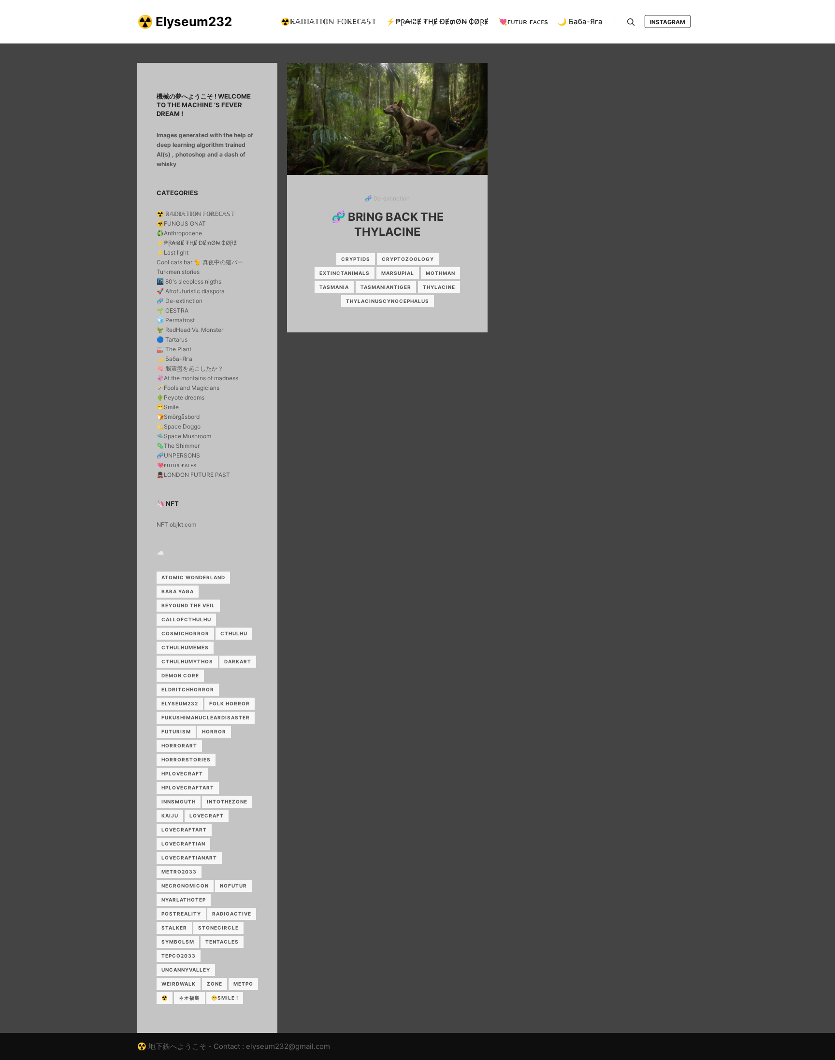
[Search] (631, 22)
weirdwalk (178, 984)
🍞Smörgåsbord (178, 416)
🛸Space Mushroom (184, 436)
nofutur (233, 885)
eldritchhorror (187, 689)
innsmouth (178, 801)
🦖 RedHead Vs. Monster (190, 329)
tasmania (334, 287)
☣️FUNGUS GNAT (181, 223)
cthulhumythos (187, 661)
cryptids (355, 259)
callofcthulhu (186, 619)
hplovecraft (182, 773)
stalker (174, 928)
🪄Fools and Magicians (188, 387)
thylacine (439, 287)
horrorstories (186, 759)
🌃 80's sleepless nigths (189, 281)
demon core (180, 675)
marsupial (397, 273)
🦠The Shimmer (178, 445)
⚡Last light (172, 252)
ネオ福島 (189, 998)
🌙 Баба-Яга (174, 358)
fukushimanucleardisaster (205, 717)
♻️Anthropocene (179, 233)
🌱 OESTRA (172, 310)
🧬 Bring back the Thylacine (387, 224)
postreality (181, 914)
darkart (237, 661)
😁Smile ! (224, 998)
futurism (176, 731)
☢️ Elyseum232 (184, 21)
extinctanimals (344, 273)
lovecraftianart (189, 857)
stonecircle (218, 928)
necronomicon (185, 885)
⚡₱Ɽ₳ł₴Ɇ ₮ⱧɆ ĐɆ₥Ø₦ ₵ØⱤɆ (197, 242)
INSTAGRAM (667, 22)
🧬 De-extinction (387, 198)
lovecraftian (183, 843)
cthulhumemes (185, 647)
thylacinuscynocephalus (387, 301)
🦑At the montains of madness (197, 378)
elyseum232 (179, 703)
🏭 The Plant (174, 349)
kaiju (169, 815)
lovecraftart (184, 829)
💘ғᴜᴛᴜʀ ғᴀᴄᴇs (176, 465)
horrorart (179, 745)
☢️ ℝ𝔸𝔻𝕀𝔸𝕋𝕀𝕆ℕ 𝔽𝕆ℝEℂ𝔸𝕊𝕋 (196, 213)
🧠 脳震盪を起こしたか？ (190, 368)
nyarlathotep (183, 899)
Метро (243, 984)
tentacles (222, 942)
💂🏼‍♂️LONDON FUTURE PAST (193, 474)
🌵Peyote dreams (180, 397)
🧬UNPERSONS (178, 455)
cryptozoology (408, 259)
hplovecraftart (187, 787)
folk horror (229, 703)
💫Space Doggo (179, 426)
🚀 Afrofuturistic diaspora (191, 291)
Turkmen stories (178, 271)
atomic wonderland (193, 577)
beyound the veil (188, 605)
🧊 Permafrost (176, 320)
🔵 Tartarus (172, 339)
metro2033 (179, 871)
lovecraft (206, 815)
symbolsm (177, 942)
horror (214, 731)
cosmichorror (185, 633)
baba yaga (177, 591)
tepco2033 (178, 956)
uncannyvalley (185, 970)
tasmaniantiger (385, 287)
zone (214, 984)
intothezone (227, 801)
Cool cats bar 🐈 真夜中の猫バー (200, 262)
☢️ (164, 998)
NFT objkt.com (176, 524)
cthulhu (233, 633)
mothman (440, 273)
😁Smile (168, 407)
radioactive (231, 914)
